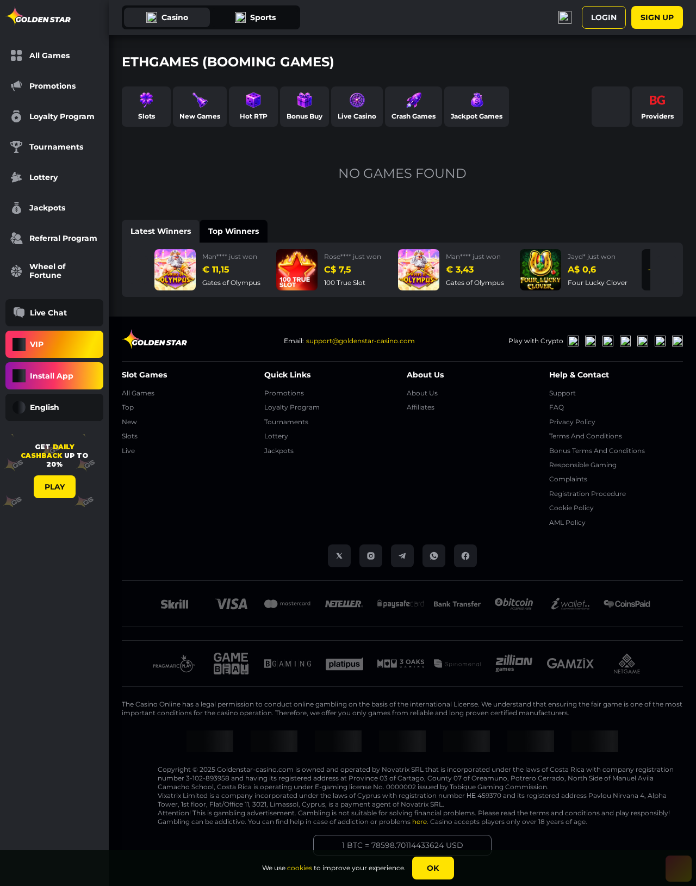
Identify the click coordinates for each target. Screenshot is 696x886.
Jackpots (279, 451)
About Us (422, 393)
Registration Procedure (587, 494)
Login (604, 17)
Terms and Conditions (585, 436)
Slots (130, 436)
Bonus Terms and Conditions (597, 451)
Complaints (568, 479)
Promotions (284, 393)
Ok (433, 868)
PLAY (55, 487)
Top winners (233, 231)
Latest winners (160, 231)
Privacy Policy (572, 422)
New (129, 422)
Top (128, 407)
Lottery (276, 436)
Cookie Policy (571, 508)
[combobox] (54, 407)
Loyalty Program (292, 407)
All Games (138, 393)
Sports (263, 17)
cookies (299, 868)
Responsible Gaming (583, 465)
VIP (37, 344)
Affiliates (420, 407)
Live (128, 451)
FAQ (556, 407)
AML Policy (567, 522)
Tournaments (286, 422)
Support (562, 393)
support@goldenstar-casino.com (360, 341)
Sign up (657, 17)
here (419, 821)
